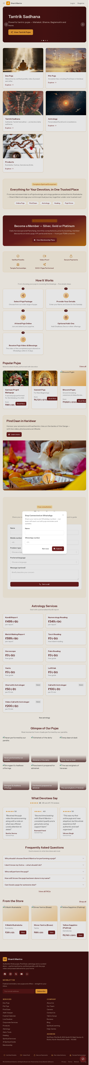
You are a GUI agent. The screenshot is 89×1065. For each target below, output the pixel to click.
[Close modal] (62, 515)
